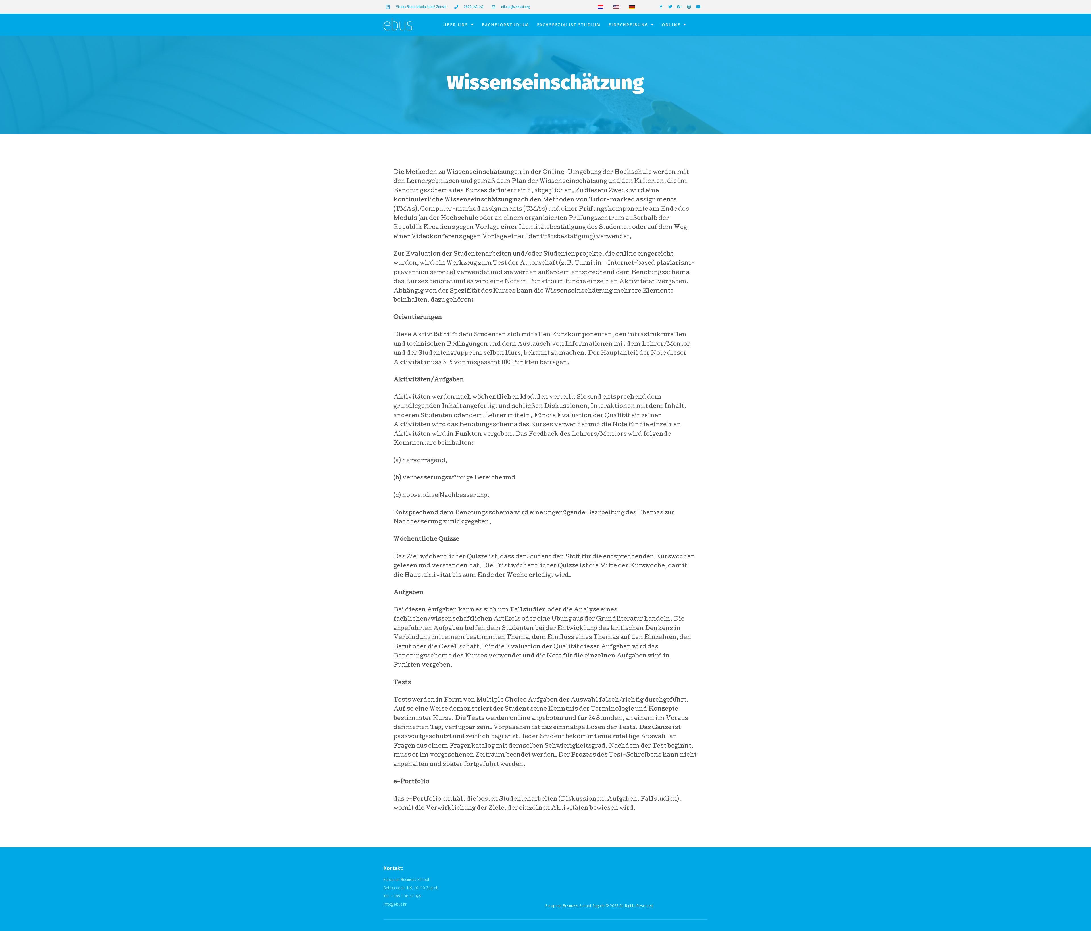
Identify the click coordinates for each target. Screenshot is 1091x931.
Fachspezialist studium (569, 24)
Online (671, 24)
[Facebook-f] (661, 7)
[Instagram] (689, 7)
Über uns (455, 24)
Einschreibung (628, 24)
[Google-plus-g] (680, 7)
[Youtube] (698, 7)
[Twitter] (670, 7)
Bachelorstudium (505, 24)
